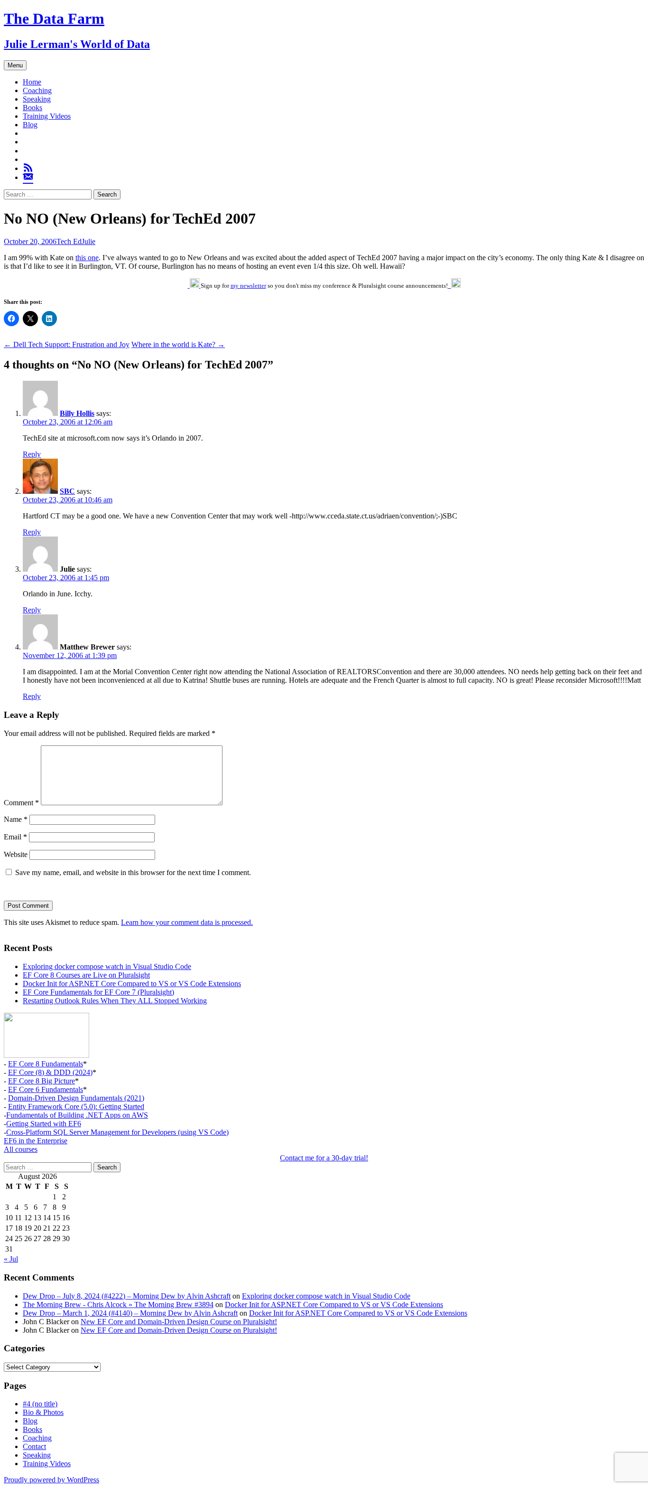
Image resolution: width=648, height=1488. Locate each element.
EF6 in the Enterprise (35, 1141)
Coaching (37, 90)
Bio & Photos (43, 1412)
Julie (88, 241)
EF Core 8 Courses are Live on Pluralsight (86, 975)
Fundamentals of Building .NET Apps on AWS (77, 1115)
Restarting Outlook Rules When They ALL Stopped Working (115, 1001)
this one (87, 258)
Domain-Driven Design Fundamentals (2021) (76, 1098)
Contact (34, 1446)
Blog (30, 125)
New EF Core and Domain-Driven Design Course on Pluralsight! (179, 1322)
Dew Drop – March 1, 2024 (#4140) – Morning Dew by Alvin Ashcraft (130, 1313)
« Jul (11, 1259)
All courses (20, 1149)
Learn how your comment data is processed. (187, 922)
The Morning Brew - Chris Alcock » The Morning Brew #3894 (118, 1304)
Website (16, 854)
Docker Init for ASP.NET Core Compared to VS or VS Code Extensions (132, 983)
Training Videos (47, 116)
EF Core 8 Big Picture (41, 1081)
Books (32, 108)
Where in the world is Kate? (178, 344)
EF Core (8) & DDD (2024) (50, 1072)
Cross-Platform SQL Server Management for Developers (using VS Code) (117, 1132)
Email (15, 837)
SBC (67, 491)
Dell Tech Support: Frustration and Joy (67, 344)
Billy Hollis (77, 413)
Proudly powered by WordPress (51, 1480)
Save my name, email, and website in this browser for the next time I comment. (133, 872)
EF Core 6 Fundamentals (45, 1089)
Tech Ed (69, 241)
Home (32, 82)
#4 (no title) (40, 1404)
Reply (32, 454)
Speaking (37, 99)
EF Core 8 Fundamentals (45, 1064)
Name (16, 819)
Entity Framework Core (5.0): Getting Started (76, 1106)
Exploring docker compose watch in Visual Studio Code (107, 966)
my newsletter (248, 285)
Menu (15, 65)
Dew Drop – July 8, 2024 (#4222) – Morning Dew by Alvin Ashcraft (127, 1296)
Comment (21, 803)
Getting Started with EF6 (43, 1124)
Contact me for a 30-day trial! (324, 1158)
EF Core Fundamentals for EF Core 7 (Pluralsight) (98, 992)
